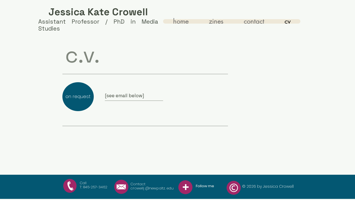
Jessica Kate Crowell (98, 12)
